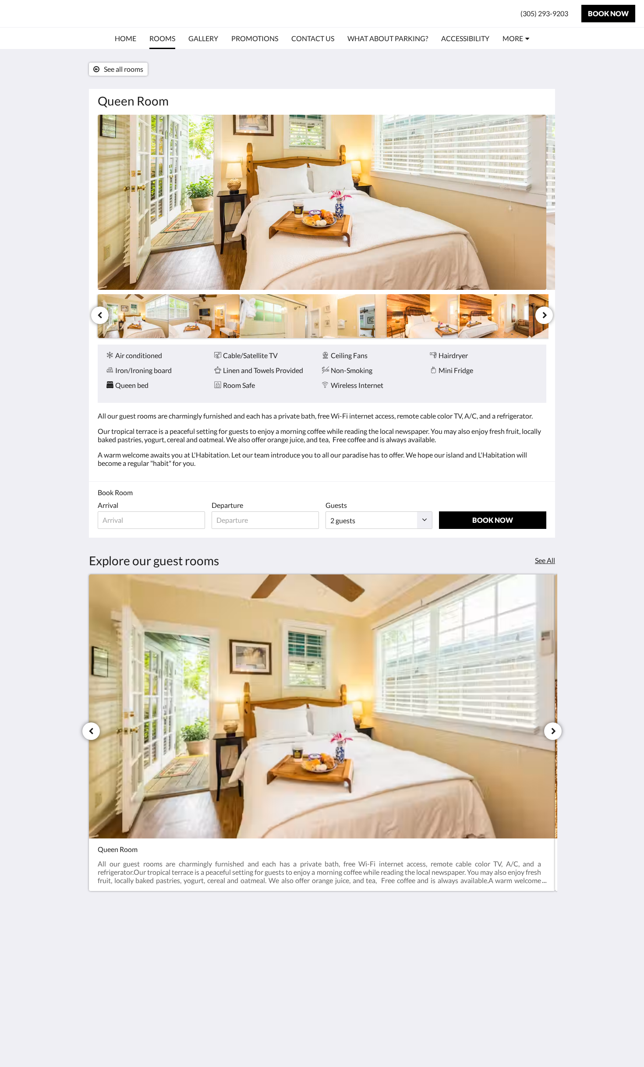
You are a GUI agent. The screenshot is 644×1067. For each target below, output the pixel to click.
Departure (227, 505)
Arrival (108, 505)
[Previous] (100, 315)
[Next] (544, 315)
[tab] (284, 923)
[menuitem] (125, 38)
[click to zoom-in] (322, 202)
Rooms (336, 945)
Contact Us (267, 938)
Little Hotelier (524, 1004)
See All (545, 560)
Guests (336, 505)
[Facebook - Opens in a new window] (537, 935)
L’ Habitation (44, 13)
